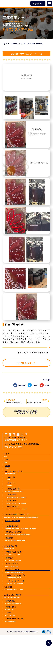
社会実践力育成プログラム (13, 23)
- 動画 (7, 465)
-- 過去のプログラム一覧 (16, 575)
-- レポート (11, 483)
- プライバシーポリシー (14, 618)
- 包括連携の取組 (11, 526)
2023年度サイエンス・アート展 (18, 43)
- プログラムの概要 (12, 520)
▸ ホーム (7, 459)
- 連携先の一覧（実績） (14, 532)
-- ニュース (11, 477)
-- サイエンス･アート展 (15, 581)
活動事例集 (8, 587)
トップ (6, 453)
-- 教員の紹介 (12, 494)
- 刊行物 (8, 612)
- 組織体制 (9, 538)
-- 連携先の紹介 (12, 506)
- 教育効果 (9, 557)
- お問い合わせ (10, 607)
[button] (49, 3)
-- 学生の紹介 (12, 500)
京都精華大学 (14, 17)
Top (4, 43)
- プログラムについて (13, 552)
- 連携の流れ (10, 601)
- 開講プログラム (11, 563)
